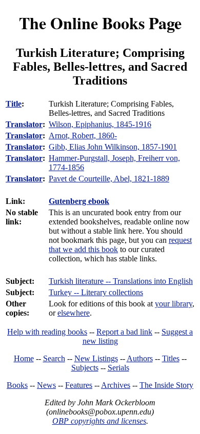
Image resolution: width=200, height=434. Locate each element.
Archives (115, 385)
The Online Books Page (100, 23)
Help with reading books (47, 331)
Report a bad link (124, 331)
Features (78, 385)
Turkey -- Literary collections (96, 292)
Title (14, 103)
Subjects (84, 367)
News (46, 385)
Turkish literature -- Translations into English (121, 281)
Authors (140, 358)
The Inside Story (166, 385)
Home (24, 358)
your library (173, 303)
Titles (170, 358)
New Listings (96, 358)
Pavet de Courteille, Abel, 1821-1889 (109, 178)
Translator (24, 124)
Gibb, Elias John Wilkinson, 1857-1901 (113, 146)
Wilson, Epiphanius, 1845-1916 (100, 124)
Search (54, 358)
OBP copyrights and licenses (99, 421)
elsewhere (73, 312)
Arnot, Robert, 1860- (83, 135)
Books (17, 385)
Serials (118, 367)
